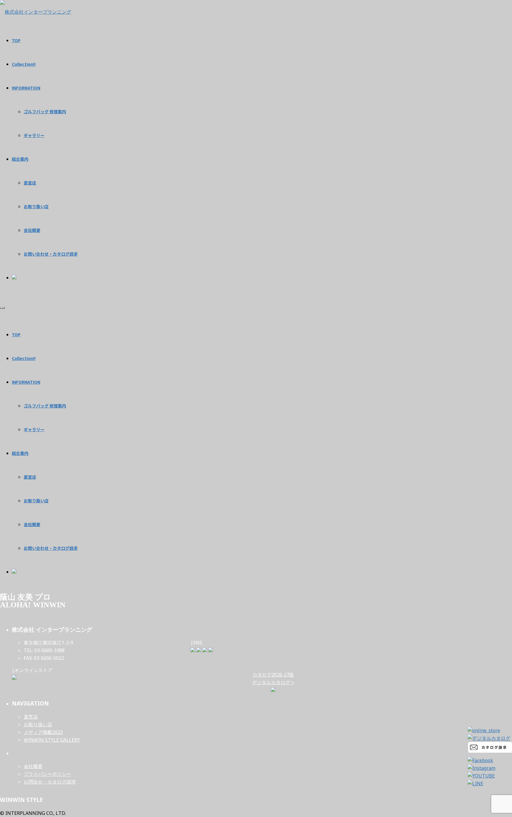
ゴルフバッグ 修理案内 (45, 406)
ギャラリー (34, 429)
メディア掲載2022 (43, 732)
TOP (16, 334)
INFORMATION (26, 382)
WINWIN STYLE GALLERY (52, 740)
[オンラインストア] (14, 678)
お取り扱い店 (36, 501)
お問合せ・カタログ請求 (50, 781)
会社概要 (32, 524)
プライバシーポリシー (47, 774)
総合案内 (20, 453)
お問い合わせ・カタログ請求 (51, 548)
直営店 (30, 477)
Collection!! (24, 358)
